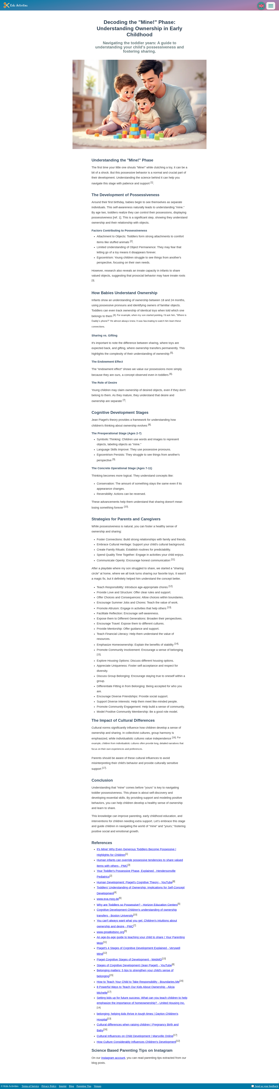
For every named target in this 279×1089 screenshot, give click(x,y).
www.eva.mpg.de (108, 899)
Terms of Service (30, 1086)
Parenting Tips (84, 1086)
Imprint (62, 1086)
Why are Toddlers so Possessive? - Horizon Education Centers (137, 904)
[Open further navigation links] (270, 6)
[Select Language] (261, 6)
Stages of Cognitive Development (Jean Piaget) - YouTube (134, 965)
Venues (97, 1086)
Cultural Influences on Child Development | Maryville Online (135, 1036)
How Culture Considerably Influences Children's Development (136, 1041)
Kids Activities (19, 5)
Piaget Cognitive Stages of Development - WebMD (129, 959)
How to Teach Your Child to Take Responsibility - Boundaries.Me (138, 981)
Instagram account (113, 1057)
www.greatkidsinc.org (110, 932)
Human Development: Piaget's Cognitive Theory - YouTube (134, 882)
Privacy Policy (48, 1086)
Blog (71, 1086)
